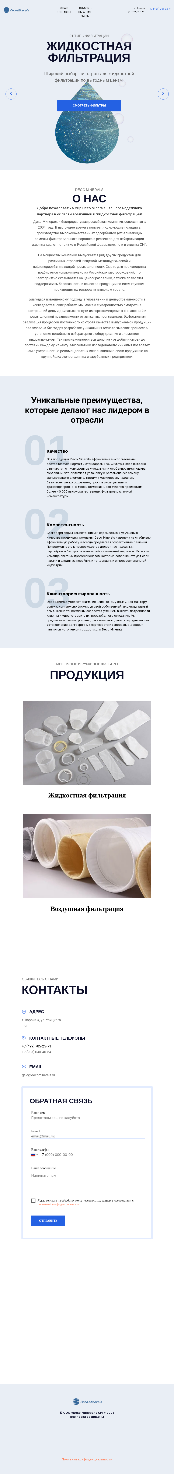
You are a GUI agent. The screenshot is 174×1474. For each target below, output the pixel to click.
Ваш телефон (40, 1149)
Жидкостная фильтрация (87, 795)
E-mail (35, 1131)
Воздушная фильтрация (87, 908)
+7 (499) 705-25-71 (161, 8)
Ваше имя (38, 1113)
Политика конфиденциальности (87, 1459)
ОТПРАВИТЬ (48, 1220)
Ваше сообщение (43, 1168)
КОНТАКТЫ (64, 12)
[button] (84, 160)
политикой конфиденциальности (59, 1204)
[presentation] (11, 94)
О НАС (63, 8)
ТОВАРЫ (84, 8)
